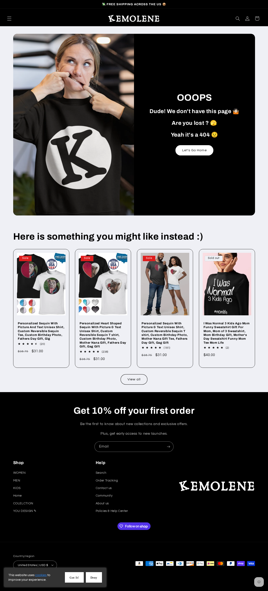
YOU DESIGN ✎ (25, 511)
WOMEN (19, 473)
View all (134, 379)
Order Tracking (107, 480)
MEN (16, 480)
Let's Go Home (194, 150)
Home (17, 495)
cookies (41, 575)
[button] (9, 18)
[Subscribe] (168, 446)
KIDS (17, 488)
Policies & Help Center (112, 511)
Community (104, 495)
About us (102, 503)
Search (101, 473)
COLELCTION (23, 503)
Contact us (104, 488)
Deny (93, 577)
